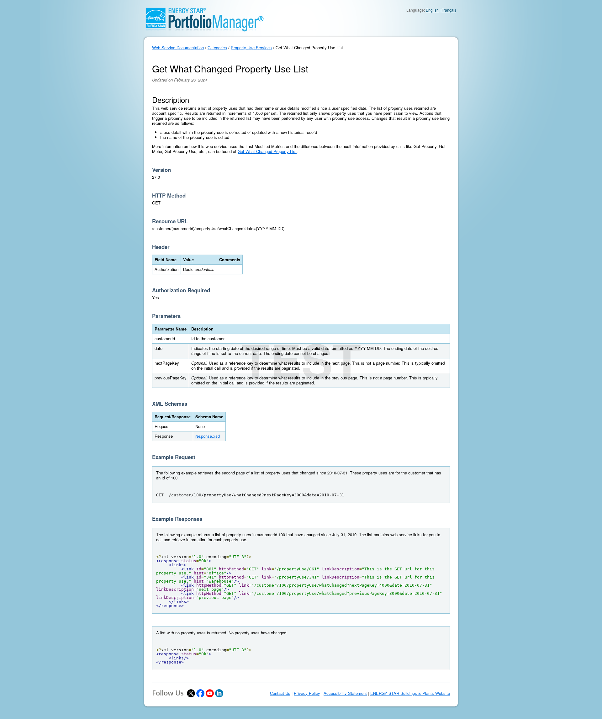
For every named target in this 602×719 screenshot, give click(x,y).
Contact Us (280, 693)
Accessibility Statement (345, 693)
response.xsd (207, 436)
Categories (217, 47)
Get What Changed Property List (267, 151)
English (432, 10)
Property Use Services (251, 47)
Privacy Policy (307, 693)
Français (448, 10)
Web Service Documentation (178, 47)
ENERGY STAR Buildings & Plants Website (410, 693)
